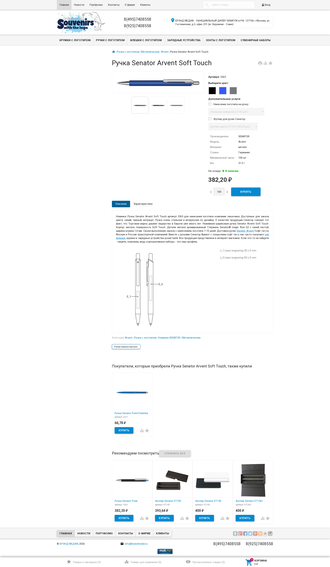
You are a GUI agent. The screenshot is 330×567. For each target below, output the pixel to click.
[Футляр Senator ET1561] (253, 480)
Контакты (114, 4)
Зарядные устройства (184, 40)
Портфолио (96, 4)
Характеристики (143, 203)
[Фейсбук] (245, 533)
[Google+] (240, 533)
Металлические (150, 51)
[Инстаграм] (270, 533)
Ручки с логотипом (110, 40)
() (83, 561)
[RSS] (260, 533)
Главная (64, 4)
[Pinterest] (255, 533)
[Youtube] (265, 533)
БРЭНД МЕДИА (69, 543)
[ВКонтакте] (235, 533)
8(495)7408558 (137, 19)
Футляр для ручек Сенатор (229, 119)
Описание (121, 203)
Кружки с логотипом (75, 40)
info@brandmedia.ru (134, 543)
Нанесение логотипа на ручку (230, 104)
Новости (79, 4)
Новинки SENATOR (169, 337)
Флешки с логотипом (146, 40)
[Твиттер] (250, 533)
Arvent (165, 51)
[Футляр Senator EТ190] (172, 480)
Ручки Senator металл (126, 346)
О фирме (130, 4)
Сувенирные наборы (256, 40)
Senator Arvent (245, 230)
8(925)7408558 (137, 25)
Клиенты (145, 4)
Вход (266, 5)
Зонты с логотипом (220, 40)
